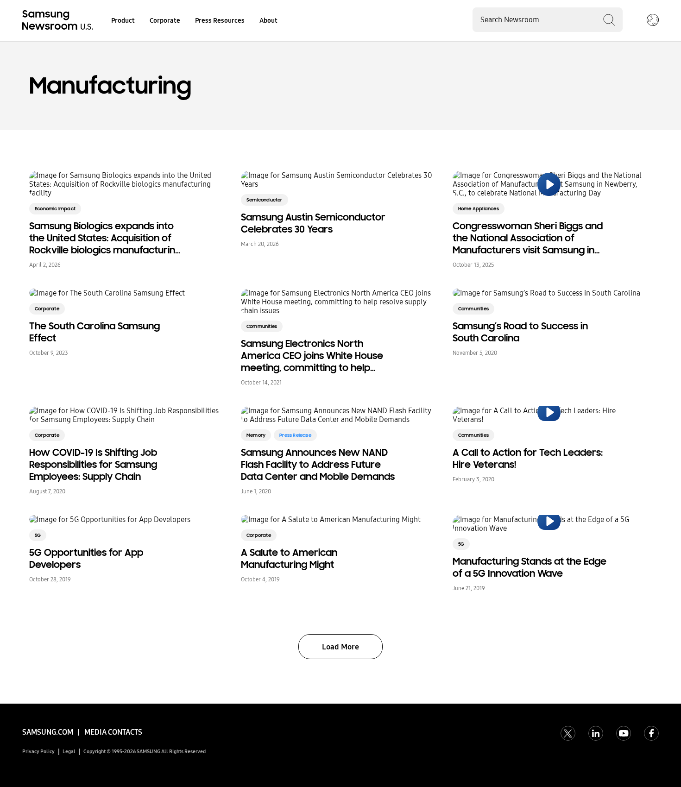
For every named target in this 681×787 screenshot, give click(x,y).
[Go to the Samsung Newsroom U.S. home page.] (59, 20)
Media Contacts (113, 732)
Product (123, 21)
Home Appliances (478, 209)
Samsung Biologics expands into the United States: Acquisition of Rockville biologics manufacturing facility (105, 238)
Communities (261, 326)
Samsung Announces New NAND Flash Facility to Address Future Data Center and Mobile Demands (318, 465)
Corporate (165, 21)
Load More (340, 647)
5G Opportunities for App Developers (86, 559)
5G (38, 535)
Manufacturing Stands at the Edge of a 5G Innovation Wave (529, 567)
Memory (255, 435)
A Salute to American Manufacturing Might (289, 559)
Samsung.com (47, 732)
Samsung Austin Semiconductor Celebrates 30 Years (313, 223)
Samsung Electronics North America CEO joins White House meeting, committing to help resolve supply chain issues (312, 356)
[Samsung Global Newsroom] (653, 21)
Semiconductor (264, 200)
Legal (69, 752)
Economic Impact (55, 209)
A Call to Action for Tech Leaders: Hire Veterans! (528, 459)
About (268, 21)
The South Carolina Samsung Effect (94, 332)
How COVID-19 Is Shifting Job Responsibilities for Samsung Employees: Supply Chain (93, 465)
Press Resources (220, 21)
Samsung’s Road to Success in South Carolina (520, 332)
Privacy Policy (38, 752)
